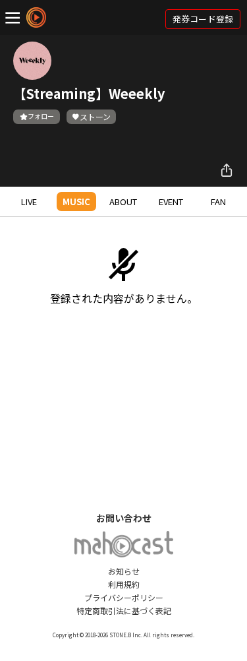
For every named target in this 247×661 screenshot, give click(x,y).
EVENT (171, 201)
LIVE (29, 201)
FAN (218, 201)
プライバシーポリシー (123, 597)
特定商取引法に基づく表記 (123, 610)
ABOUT (123, 201)
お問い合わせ (123, 517)
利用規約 (124, 584)
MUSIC (76, 201)
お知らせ (124, 571)
